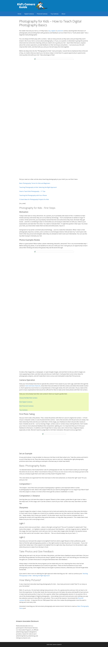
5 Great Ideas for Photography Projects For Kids (34, 199)
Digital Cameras (29, 14)
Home (19, 14)
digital (53, 31)
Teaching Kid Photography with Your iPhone (33, 195)
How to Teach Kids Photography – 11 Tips (32, 191)
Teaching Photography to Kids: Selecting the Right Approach (38, 187)
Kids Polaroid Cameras (26, 406)
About (63, 14)
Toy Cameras (54, 14)
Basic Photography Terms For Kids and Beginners (34, 183)
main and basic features (32, 386)
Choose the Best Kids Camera (28, 398)
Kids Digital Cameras (25, 402)
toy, (50, 31)
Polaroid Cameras (42, 14)
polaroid (60, 31)
